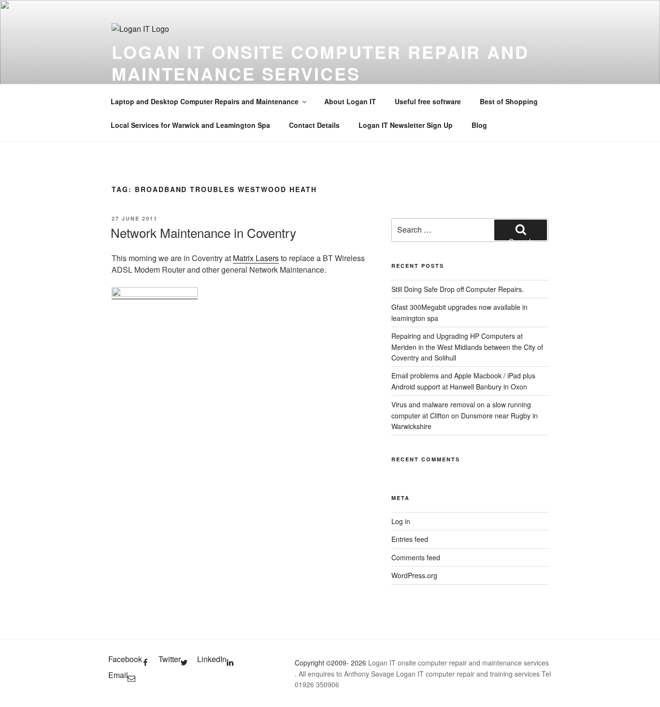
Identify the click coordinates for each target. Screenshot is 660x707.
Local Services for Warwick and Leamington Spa (190, 125)
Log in (400, 521)
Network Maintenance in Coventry (203, 232)
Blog (479, 125)
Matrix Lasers (256, 257)
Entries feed (409, 539)
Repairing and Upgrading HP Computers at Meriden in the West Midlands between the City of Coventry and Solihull (467, 346)
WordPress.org (414, 575)
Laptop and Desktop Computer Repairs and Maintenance (205, 101)
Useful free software (428, 101)
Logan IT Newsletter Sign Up (406, 125)
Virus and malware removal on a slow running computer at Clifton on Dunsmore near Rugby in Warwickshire (464, 415)
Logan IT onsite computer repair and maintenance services (320, 62)
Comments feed (415, 557)
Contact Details (314, 125)
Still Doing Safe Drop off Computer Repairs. (457, 289)
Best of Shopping (509, 101)
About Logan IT (350, 101)
